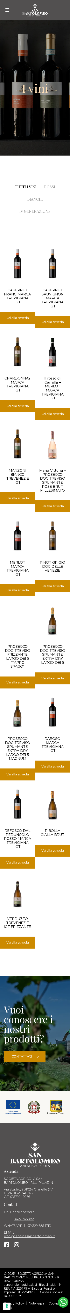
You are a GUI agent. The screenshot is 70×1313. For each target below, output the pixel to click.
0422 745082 (24, 1219)
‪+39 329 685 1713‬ (38, 1226)
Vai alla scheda (17, 318)
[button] (7, 10)
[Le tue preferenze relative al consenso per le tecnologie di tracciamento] (6, 1306)
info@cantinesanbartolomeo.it (29, 1236)
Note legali (36, 1303)
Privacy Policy (14, 1303)
